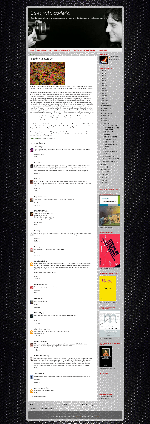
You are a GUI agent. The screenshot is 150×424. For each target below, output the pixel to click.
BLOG (31, 50)
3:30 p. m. (37, 173)
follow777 (79, 416)
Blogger (97, 416)
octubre (105, 110)
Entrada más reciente (38, 405)
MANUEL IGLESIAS (40, 356)
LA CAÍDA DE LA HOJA (110, 125)
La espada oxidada (50, 13)
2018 (103, 83)
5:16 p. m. (37, 368)
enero (105, 172)
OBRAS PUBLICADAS (62, 50)
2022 (103, 73)
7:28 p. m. (37, 255)
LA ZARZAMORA (39, 211)
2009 (103, 175)
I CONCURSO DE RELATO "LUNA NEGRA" (111, 128)
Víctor (36, 179)
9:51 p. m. (37, 382)
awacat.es (37, 298)
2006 (103, 182)
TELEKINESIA (107, 134)
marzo (105, 167)
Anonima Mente (39, 284)
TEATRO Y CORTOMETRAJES (84, 50)
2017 (103, 86)
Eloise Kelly (38, 313)
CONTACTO (102, 50)
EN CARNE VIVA (108, 132)
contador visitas (104, 398)
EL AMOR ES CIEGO (109, 139)
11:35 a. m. (37, 323)
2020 (103, 78)
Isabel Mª (37, 163)
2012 (103, 98)
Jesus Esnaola (38, 261)
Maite (36, 231)
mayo (105, 123)
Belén (36, 247)
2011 (103, 101)
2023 (103, 71)
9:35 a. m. (37, 293)
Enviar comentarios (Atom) (46, 408)
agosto (105, 115)
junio (104, 121)
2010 (103, 103)
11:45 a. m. (37, 335)
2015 (103, 91)
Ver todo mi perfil (114, 59)
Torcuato (37, 147)
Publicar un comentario (39, 396)
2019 (103, 81)
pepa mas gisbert (39, 388)
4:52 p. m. (37, 191)
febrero (105, 169)
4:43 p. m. (37, 350)
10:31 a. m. (37, 307)
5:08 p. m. (37, 225)
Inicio (64, 405)
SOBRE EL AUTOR (44, 50)
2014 (103, 93)
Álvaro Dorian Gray (40, 329)
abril (104, 164)
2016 (103, 88)
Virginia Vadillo (39, 341)
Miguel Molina (38, 197)
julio (104, 118)
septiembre (106, 113)
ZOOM (105, 153)
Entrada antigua (88, 405)
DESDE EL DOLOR (108, 142)
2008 (103, 177)
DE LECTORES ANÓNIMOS (111, 158)
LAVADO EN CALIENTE (110, 161)
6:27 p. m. (37, 241)
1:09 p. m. (37, 157)
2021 (103, 76)
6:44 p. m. (37, 393)
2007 (103, 180)
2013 (103, 96)
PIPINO (105, 148)
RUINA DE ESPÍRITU (109, 156)
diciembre (106, 105)
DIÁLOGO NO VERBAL (110, 151)
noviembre (106, 108)
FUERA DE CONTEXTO (110, 137)
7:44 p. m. (37, 278)
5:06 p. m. (37, 205)
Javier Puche (38, 373)
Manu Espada (115, 56)
